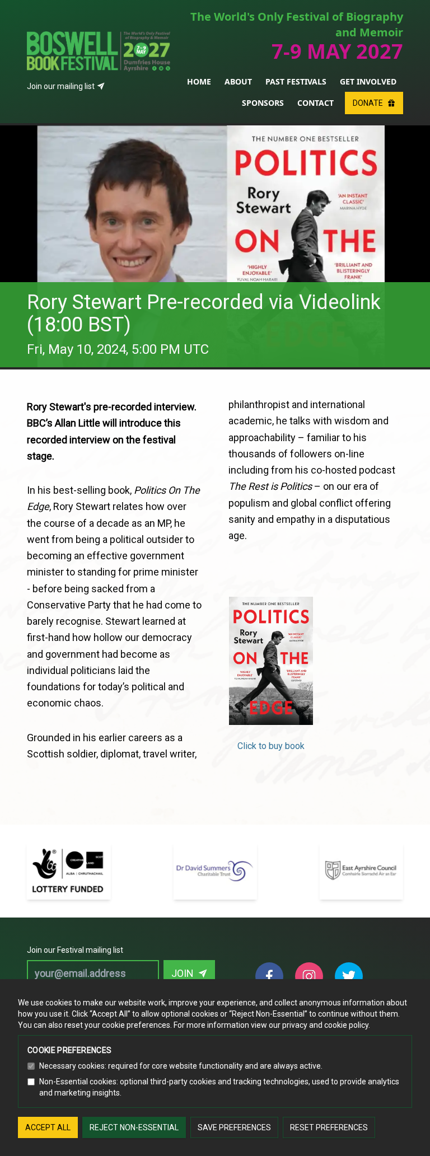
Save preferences (234, 1127)
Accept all (48, 1127)
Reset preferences (329, 1127)
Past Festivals (295, 81)
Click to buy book (271, 746)
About (238, 81)
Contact (315, 102)
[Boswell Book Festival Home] (98, 37)
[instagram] (309, 976)
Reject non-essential (134, 1127)
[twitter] (349, 976)
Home (199, 81)
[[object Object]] (68, 849)
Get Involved (368, 81)
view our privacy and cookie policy (309, 1025)
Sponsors (263, 102)
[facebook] (269, 976)
